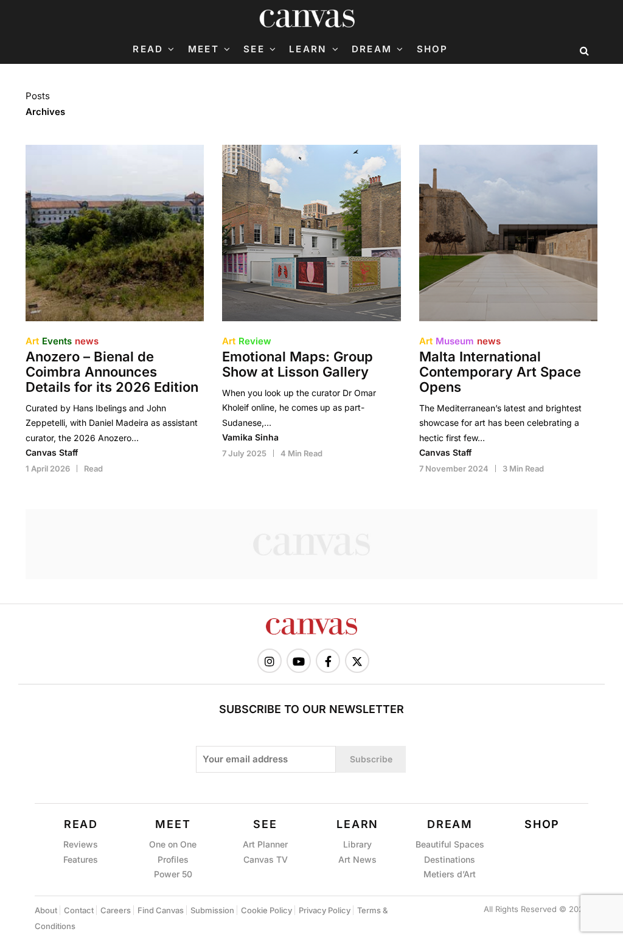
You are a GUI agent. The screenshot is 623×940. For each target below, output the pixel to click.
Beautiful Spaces (450, 844)
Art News (357, 859)
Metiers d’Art (449, 874)
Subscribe (371, 759)
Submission (212, 910)
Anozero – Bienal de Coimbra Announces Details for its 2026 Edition (112, 372)
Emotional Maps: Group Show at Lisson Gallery (297, 364)
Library (357, 844)
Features (80, 859)
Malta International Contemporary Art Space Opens (500, 372)
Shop (432, 49)
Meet (203, 49)
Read (148, 49)
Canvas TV (265, 859)
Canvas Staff (52, 452)
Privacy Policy (324, 910)
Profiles (173, 859)
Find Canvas (160, 910)
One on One (173, 844)
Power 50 (173, 874)
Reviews (80, 844)
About (46, 910)
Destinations (449, 859)
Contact (79, 910)
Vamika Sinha (250, 437)
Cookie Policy (266, 910)
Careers (115, 910)
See (254, 49)
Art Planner (265, 844)
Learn (308, 49)
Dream (372, 49)
